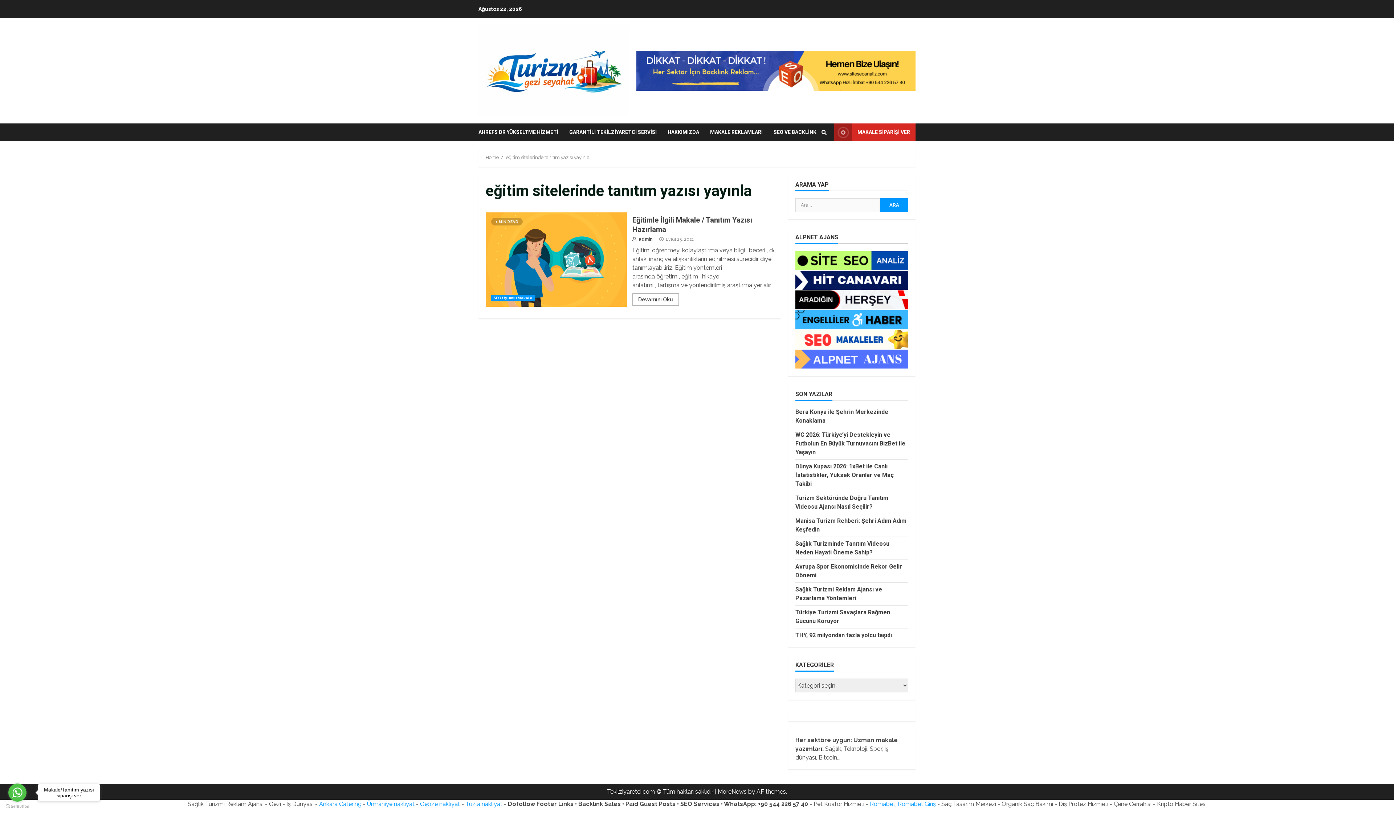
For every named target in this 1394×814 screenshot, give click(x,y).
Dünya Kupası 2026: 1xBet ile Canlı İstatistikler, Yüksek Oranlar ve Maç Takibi (844, 475)
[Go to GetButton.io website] (17, 806)
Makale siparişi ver (883, 132)
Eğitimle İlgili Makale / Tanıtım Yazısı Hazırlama (556, 259)
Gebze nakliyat (440, 804)
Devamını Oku (655, 299)
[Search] (824, 132)
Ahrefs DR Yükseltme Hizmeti (518, 132)
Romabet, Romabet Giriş (903, 804)
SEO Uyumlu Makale (513, 298)
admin (645, 239)
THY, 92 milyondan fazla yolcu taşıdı (843, 635)
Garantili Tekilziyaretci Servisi (613, 132)
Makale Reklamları (736, 132)
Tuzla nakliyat (483, 804)
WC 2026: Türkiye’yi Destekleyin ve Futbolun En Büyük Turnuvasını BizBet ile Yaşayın (850, 443)
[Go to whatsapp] (17, 793)
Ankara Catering (340, 804)
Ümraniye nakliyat (391, 804)
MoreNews (732, 791)
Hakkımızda (683, 132)
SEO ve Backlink (795, 132)
